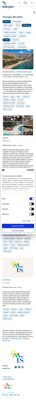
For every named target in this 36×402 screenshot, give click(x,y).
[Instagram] (19, 367)
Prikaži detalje (26, 221)
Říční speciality (9, 47)
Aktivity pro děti (9, 43)
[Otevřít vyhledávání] (19, 3)
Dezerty (7, 21)
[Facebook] (16, 367)
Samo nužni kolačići (18, 230)
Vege (15, 29)
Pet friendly (17, 21)
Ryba (18, 25)
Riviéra (6, 40)
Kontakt (5, 366)
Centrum (7, 29)
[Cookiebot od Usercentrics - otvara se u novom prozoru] (26, 170)
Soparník (15, 40)
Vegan (28, 32)
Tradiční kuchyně (10, 32)
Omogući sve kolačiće (18, 226)
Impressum (6, 368)
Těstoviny (26, 25)
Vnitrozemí (22, 47)
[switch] (31, 204)
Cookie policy (7, 377)
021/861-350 (6, 340)
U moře (21, 43)
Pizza (21, 32)
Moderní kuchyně (10, 36)
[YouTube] (22, 367)
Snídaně (22, 36)
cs (25, 2)
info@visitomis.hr (16, 338)
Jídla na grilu (8, 25)
